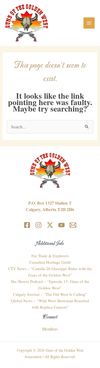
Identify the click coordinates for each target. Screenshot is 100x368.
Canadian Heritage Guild (50, 262)
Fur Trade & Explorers (50, 255)
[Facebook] (27, 225)
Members (50, 329)
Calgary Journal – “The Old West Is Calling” (50, 294)
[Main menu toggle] (89, 23)
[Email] (73, 225)
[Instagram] (38, 225)
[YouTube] (61, 225)
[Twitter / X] (50, 225)
